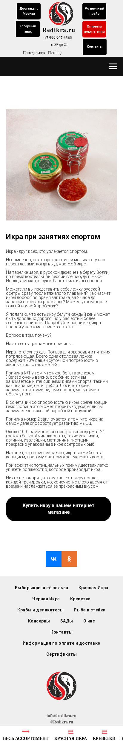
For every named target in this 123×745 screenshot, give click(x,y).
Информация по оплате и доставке (61, 643)
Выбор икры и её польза (41, 587)
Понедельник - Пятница (42, 52)
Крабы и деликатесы (40, 610)
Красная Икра (93, 587)
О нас (89, 621)
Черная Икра (46, 598)
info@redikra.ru (61, 715)
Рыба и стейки (90, 610)
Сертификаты (61, 654)
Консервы (39, 621)
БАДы (66, 621)
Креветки (80, 598)
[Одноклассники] (69, 559)
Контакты (61, 632)
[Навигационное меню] (113, 66)
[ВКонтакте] (53, 559)
